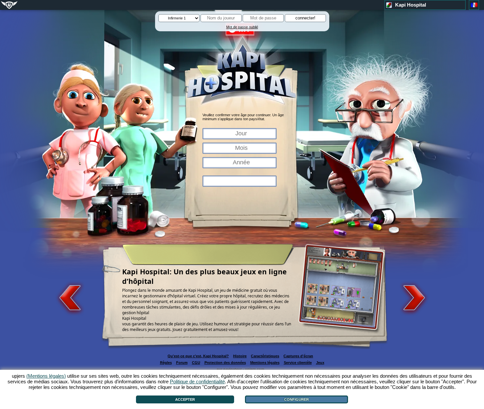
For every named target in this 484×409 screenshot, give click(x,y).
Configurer (296, 399)
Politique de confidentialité (197, 381)
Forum (182, 363)
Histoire (240, 356)
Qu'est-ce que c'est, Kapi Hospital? (198, 356)
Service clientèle (298, 363)
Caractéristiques (265, 356)
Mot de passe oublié (242, 27)
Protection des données (225, 363)
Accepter (185, 399)
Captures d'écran (298, 356)
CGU (196, 363)
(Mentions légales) (46, 376)
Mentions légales (265, 363)
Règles (166, 363)
